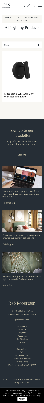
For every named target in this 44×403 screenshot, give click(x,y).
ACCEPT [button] (22, 399)
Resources (22, 336)
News (22, 342)
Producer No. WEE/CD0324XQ (22, 365)
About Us (22, 329)
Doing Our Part (22, 355)
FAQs (22, 352)
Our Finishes (22, 339)
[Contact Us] (22, 185)
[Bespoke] (22, 270)
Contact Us (22, 349)
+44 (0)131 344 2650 (23, 311)
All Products (22, 326)
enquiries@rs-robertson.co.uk (23, 314)
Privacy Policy (22, 361)
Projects (22, 332)
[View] (22, 228)
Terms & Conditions (22, 358)
